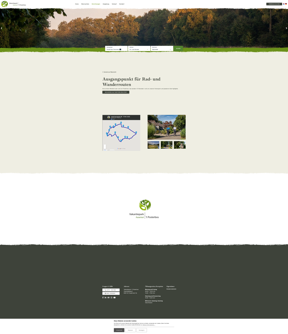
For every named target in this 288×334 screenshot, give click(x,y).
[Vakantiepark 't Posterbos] (13, 4)
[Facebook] (103, 298)
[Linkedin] (105, 298)
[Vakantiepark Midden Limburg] (180, 145)
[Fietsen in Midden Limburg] (167, 127)
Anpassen (130, 330)
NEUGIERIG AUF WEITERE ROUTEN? (116, 92)
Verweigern (142, 330)
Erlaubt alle (119, 330)
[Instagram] (111, 298)
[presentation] (1, 28)
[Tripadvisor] (108, 298)
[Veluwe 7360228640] (153, 145)
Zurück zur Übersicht (110, 72)
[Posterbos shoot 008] (166, 145)
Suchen (178, 48)
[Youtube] (114, 298)
